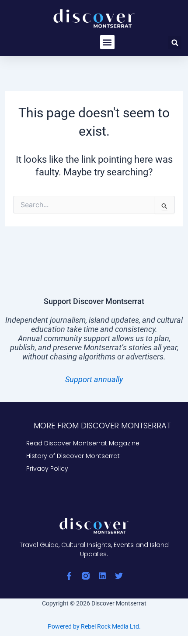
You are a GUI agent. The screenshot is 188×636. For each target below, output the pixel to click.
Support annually (94, 379)
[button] (107, 42)
